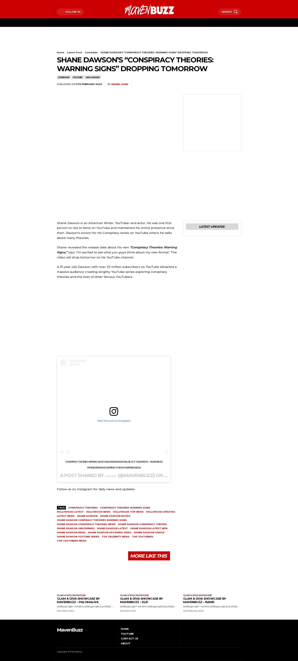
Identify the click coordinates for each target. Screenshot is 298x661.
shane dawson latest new (149, 528)
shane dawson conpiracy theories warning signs (92, 520)
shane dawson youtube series (78, 536)
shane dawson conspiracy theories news (86, 524)
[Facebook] (57, 3)
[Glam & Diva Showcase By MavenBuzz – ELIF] (149, 578)
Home (60, 52)
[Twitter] (68, 3)
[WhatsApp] (197, 84)
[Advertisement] (119, 42)
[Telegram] (221, 84)
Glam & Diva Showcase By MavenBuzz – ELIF (141, 600)
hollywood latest (70, 511)
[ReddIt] (213, 84)
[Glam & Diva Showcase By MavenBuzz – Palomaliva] (86, 578)
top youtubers (142, 536)
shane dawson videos (149, 532)
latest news (66, 515)
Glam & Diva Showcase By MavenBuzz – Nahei (204, 600)
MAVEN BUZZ (111, 476)
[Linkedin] (205, 84)
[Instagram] (62, 3)
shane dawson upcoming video (109, 532)
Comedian (91, 52)
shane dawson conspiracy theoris (142, 524)
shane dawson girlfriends (76, 528)
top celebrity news (116, 536)
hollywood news (98, 511)
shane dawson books (115, 515)
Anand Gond (119, 84)
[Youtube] (73, 3)
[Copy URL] (229, 84)
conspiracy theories (83, 507)
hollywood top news (128, 511)
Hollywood (92, 77)
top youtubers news (71, 540)
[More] (237, 84)
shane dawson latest (112, 528)
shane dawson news (71, 532)
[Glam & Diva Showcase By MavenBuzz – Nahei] (212, 578)
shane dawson (87, 515)
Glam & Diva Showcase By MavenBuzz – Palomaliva (78, 600)
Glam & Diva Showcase (71, 595)
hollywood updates (160, 511)
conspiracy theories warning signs (125, 507)
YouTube (77, 77)
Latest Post (74, 52)
